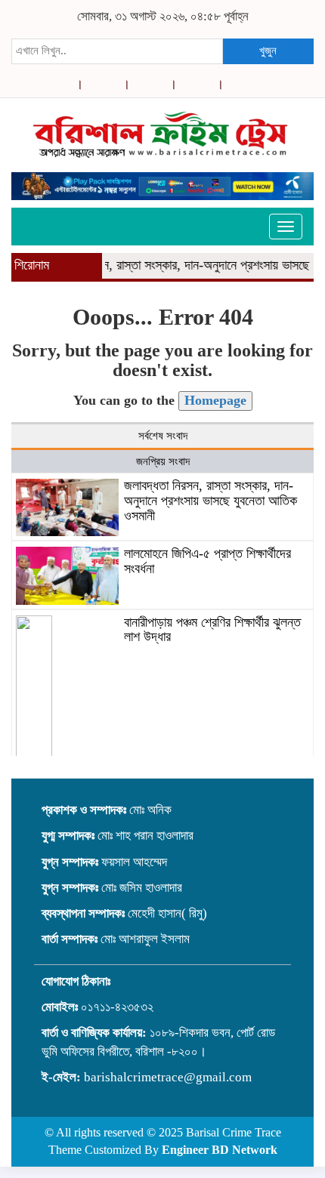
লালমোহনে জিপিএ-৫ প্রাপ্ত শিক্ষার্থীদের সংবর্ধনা (207, 561)
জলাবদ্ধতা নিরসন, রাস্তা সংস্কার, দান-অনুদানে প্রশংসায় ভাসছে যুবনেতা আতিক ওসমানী (210, 500)
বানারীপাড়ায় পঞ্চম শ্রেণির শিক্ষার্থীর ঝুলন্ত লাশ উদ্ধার (212, 630)
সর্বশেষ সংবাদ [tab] (162, 436)
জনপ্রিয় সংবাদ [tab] (163, 461)
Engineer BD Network (219, 1149)
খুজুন (268, 51)
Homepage (215, 400)
